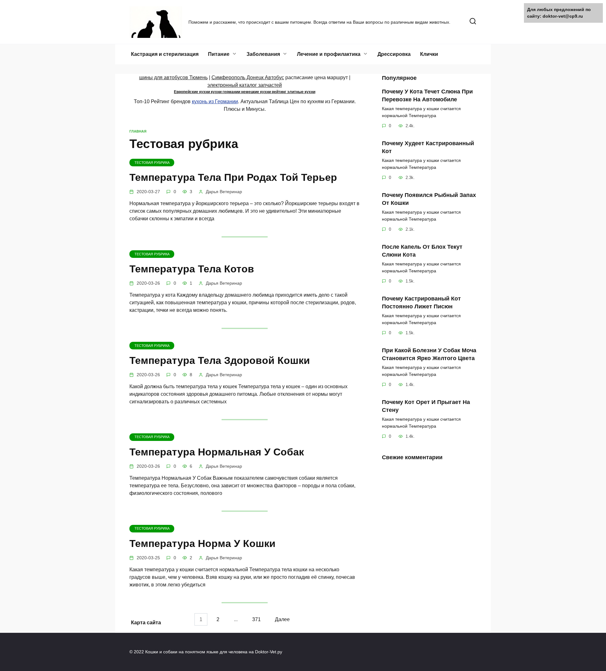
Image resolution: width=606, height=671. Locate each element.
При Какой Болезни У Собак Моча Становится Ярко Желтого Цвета (429, 354)
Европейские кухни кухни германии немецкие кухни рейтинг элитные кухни (244, 92)
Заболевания (263, 54)
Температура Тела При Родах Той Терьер (233, 177)
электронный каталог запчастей (244, 85)
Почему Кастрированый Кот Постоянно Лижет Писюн (421, 302)
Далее (282, 619)
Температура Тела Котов (191, 269)
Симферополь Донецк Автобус (247, 77)
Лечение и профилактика (328, 54)
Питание (218, 54)
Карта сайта (146, 622)
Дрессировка (394, 54)
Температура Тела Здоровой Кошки (219, 360)
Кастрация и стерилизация (165, 54)
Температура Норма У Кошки (202, 543)
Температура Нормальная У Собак (216, 452)
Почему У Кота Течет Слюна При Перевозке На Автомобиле (427, 95)
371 (256, 619)
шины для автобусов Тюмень (173, 77)
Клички (429, 54)
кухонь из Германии (215, 101)
